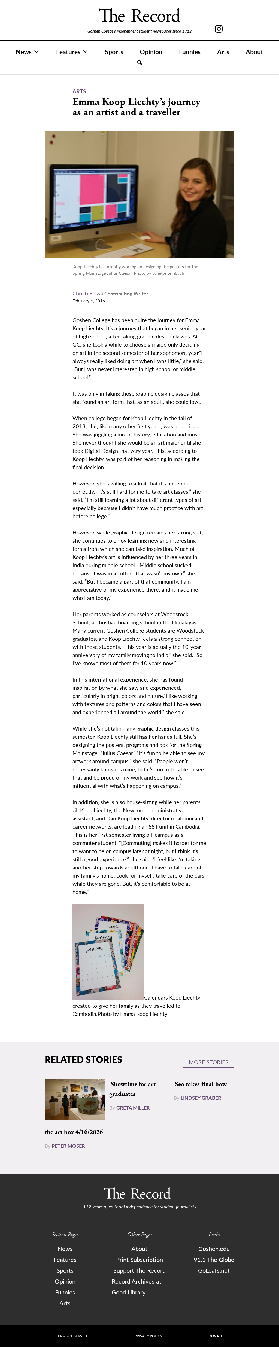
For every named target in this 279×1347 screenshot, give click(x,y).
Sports (114, 51)
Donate (215, 1336)
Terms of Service (72, 1336)
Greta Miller (133, 1107)
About (254, 51)
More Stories (208, 1062)
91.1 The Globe (214, 1259)
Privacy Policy (148, 1336)
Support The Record (139, 1270)
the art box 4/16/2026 (74, 1132)
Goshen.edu (214, 1248)
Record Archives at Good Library (136, 1286)
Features (68, 51)
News (24, 51)
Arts (223, 51)
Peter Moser (68, 1145)
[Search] (139, 62)
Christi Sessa (87, 293)
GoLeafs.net (214, 1270)
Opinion (151, 51)
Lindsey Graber (201, 1097)
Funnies (190, 51)
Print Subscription (139, 1259)
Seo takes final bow (200, 1084)
